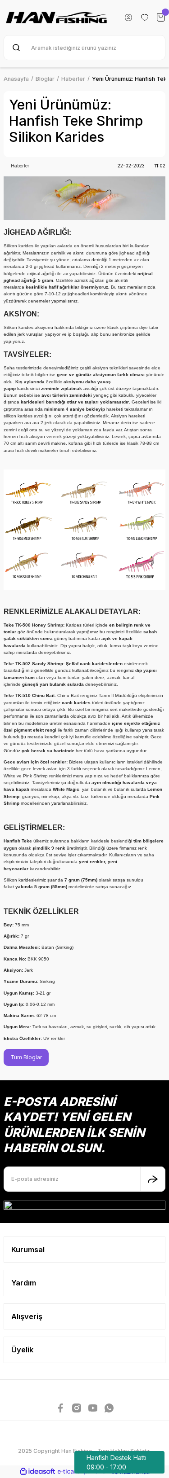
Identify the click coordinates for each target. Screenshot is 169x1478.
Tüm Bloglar (26, 1057)
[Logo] (57, 17)
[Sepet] (160, 17)
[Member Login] (128, 17)
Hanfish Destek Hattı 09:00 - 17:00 (116, 1462)
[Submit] (152, 1179)
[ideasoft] (37, 1472)
